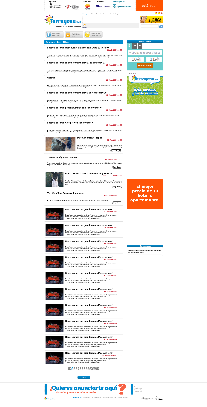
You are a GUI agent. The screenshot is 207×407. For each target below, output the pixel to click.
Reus (105, 14)
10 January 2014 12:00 (113, 228)
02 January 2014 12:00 (113, 339)
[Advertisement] (111, 19)
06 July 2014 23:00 (114, 50)
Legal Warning (138, 388)
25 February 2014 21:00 (112, 176)
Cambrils (99, 14)
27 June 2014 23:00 (114, 65)
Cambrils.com (96, 397)
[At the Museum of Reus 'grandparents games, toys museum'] (54, 220)
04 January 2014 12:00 (113, 307)
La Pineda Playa (113, 14)
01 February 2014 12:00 (112, 195)
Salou (93, 14)
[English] (161, 14)
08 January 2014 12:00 (113, 259)
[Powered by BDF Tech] (159, 399)
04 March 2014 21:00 (113, 160)
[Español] (156, 14)
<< (69, 369)
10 (91, 369)
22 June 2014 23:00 (114, 80)
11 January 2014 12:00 (113, 212)
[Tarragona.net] (63, 25)
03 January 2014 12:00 (113, 323)
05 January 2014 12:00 (113, 291)
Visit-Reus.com (107, 397)
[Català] (159, 14)
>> (97, 369)
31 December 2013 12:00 (112, 355)
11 (94, 369)
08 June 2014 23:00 (114, 110)
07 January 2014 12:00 (113, 275)
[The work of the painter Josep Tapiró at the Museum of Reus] (60, 150)
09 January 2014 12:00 (113, 243)
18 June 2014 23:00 (114, 95)
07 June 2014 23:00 (114, 125)
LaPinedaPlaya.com (121, 397)
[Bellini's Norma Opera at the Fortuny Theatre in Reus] (54, 186)
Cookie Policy (138, 391)
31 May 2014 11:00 (114, 140)
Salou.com (86, 397)
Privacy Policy (138, 390)
